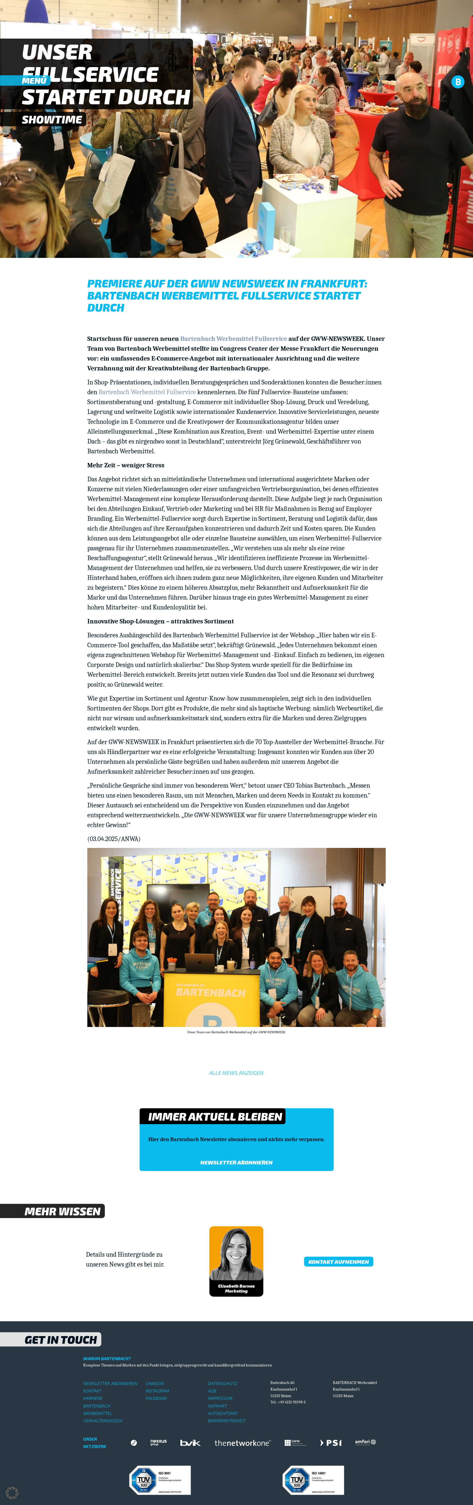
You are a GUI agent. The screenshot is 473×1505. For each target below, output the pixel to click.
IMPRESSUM (220, 1398)
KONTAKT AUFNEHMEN (338, 1261)
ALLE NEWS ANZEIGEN (236, 1072)
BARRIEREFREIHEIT (227, 1420)
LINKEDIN (155, 1383)
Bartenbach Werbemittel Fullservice (233, 339)
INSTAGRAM (157, 1390)
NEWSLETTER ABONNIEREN (110, 1383)
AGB (212, 1390)
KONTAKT (92, 1390)
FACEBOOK (156, 1398)
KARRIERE (93, 1398)
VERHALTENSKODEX (103, 1420)
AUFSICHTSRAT (223, 1413)
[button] (12, 1493)
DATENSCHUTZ (222, 1383)
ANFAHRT (217, 1405)
